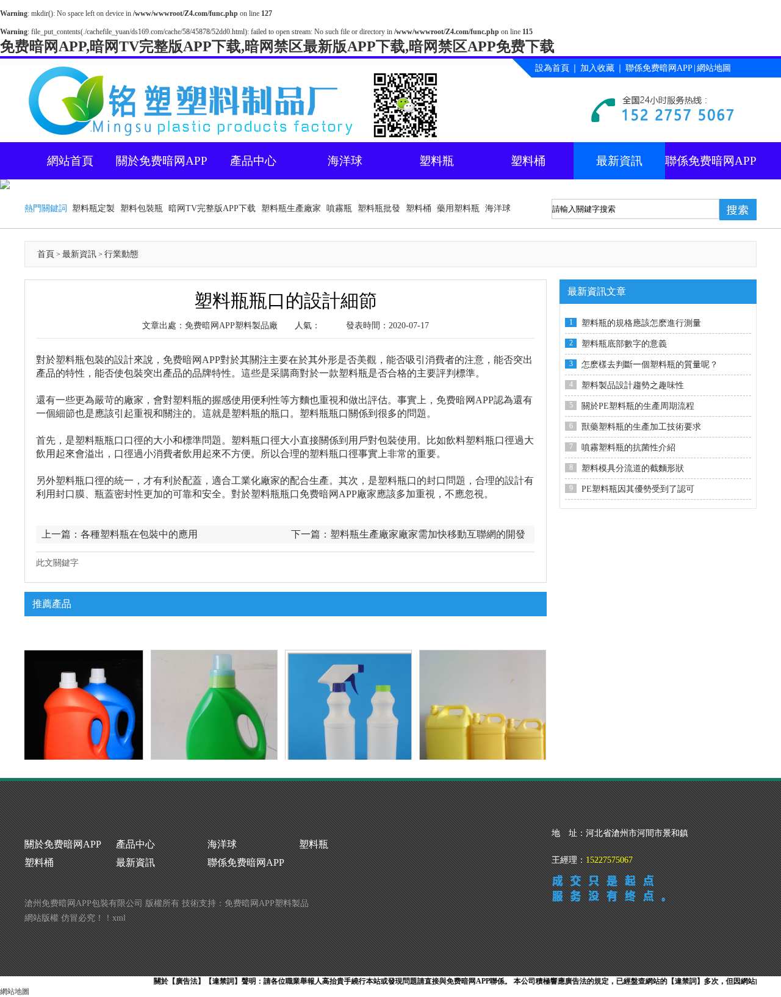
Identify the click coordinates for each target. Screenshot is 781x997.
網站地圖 (714, 68)
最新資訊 (619, 160)
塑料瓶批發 (379, 208)
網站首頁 (70, 160)
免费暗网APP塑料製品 (267, 903)
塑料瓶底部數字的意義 (624, 343)
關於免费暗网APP (161, 160)
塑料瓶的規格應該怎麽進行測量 (641, 323)
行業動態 (121, 254)
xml (119, 918)
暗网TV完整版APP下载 (212, 208)
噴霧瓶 (339, 208)
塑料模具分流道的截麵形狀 (632, 468)
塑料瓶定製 (93, 208)
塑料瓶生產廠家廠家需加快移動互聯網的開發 (427, 534)
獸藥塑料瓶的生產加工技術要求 (641, 426)
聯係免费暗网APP (659, 68)
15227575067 (609, 860)
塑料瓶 (436, 160)
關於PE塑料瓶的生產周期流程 (637, 406)
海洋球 (345, 160)
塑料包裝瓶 (141, 208)
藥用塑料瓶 (458, 208)
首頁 (45, 254)
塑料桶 (528, 160)
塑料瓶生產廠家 (291, 208)
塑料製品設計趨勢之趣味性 (632, 385)
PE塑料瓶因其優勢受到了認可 (637, 489)
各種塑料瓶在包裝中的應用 (139, 534)
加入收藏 (597, 68)
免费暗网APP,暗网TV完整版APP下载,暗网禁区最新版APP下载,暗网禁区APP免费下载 (277, 46)
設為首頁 (552, 68)
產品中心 (253, 160)
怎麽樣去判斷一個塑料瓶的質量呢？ (649, 364)
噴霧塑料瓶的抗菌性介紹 (628, 447)
